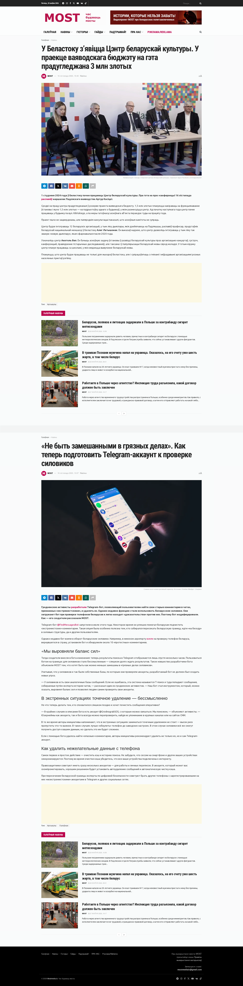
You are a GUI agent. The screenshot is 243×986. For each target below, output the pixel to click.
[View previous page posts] (119, 413)
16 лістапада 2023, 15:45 (68, 75)
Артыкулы (51, 304)
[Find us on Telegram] (63, 3)
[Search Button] (200, 3)
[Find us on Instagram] (67, 3)
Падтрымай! (118, 32)
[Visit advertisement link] (156, 17)
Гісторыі (82, 32)
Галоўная (50, 32)
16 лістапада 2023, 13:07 (68, 473)
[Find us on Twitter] (74, 3)
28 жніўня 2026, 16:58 (98, 331)
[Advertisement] (121, 282)
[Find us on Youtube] (78, 3)
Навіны (65, 32)
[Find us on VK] (82, 3)
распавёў (46, 199)
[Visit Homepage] (73, 17)
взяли (150, 638)
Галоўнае (64, 825)
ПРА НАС (136, 32)
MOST (50, 75)
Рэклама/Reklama (160, 32)
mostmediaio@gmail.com (189, 969)
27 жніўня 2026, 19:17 (98, 392)
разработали (79, 607)
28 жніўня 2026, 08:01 (98, 362)
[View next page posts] (124, 413)
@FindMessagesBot (68, 624)
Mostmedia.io (52, 978)
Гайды (98, 32)
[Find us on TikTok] (85, 3)
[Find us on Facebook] (70, 3)
